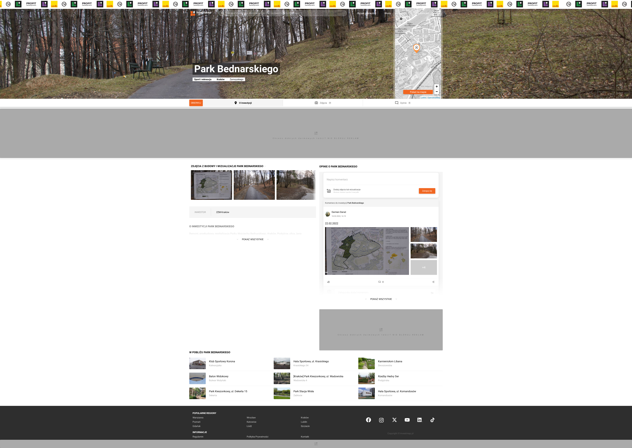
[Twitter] (394, 420)
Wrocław (251, 417)
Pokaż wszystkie (252, 239)
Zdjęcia (323, 103)
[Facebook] (368, 420)
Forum (403, 13)
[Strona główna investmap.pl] (200, 13)
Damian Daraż (339, 212)
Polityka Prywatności (257, 436)
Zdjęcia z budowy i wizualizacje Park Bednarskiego (227, 166)
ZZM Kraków (222, 212)
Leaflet (423, 97)
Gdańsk (196, 426)
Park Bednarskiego (355, 203)
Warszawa (198, 417)
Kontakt (305, 436)
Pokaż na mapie (418, 92)
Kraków (220, 79)
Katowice (251, 422)
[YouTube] (407, 420)
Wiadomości (422, 13)
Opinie (403, 103)
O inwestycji (245, 103)
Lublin (304, 422)
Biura (388, 13)
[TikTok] (432, 420)
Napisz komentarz (337, 179)
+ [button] (437, 86)
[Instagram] (381, 420)
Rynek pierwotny (366, 13)
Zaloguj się (427, 191)
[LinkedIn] (419, 420)
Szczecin (305, 426)
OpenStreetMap (434, 97)
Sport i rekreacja (202, 79)
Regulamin (198, 436)
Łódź (249, 426)
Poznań (196, 422)
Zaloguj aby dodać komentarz (353, 292)
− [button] (437, 92)
